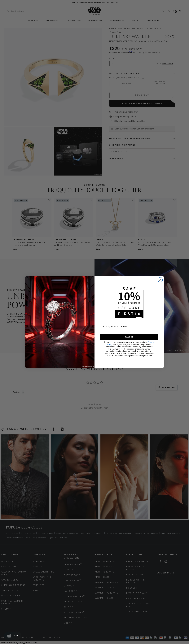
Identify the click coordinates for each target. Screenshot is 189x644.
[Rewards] (12, 636)
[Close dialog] (160, 279)
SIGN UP (129, 337)
